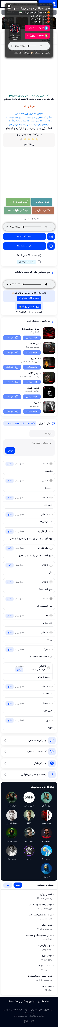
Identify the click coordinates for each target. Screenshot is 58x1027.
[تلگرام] (32, 1021)
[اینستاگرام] (26, 1021)
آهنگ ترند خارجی (43, 210)
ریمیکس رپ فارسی (37, 740)
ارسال (10, 450)
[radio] (36, 140)
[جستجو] (4, 4)
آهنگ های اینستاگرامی (36, 752)
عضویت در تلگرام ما (35, 27)
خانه (33, 261)
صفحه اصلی (43, 1001)
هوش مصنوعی (42, 201)
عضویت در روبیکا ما (35, 35)
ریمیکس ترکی (40, 763)
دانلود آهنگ (10, 337)
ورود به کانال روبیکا (30, 306)
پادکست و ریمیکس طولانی (34, 774)
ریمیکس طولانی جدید (17, 210)
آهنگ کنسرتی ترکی (18, 201)
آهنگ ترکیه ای (24, 261)
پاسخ (9, 463)
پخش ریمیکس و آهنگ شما (22, 1001)
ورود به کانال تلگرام (30, 298)
